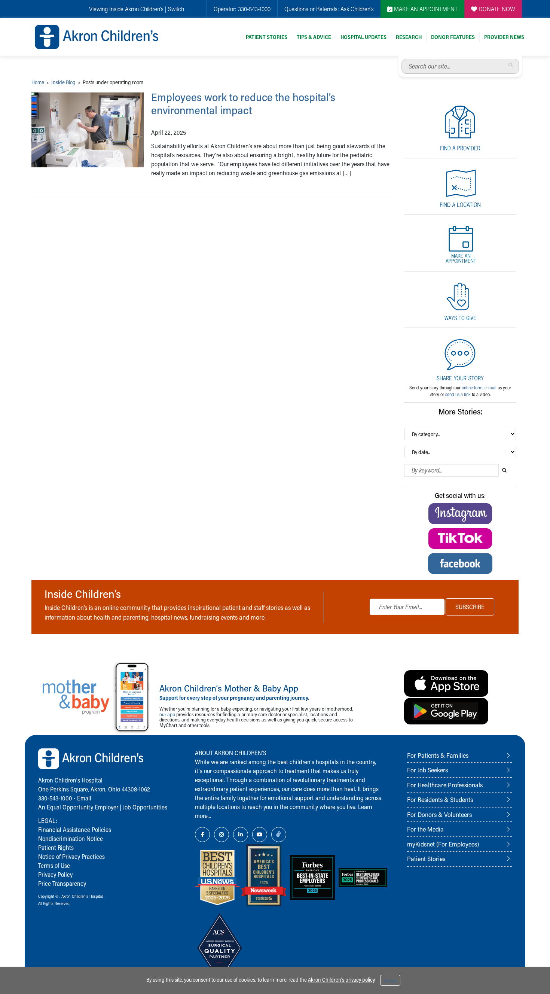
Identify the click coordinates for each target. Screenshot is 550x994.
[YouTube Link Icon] (259, 834)
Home (37, 82)
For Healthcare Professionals (445, 785)
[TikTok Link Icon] (278, 834)
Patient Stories (266, 36)
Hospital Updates (363, 36)
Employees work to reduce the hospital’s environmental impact (243, 103)
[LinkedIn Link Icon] (240, 834)
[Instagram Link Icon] (221, 834)
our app (167, 714)
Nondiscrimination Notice (70, 838)
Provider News (504, 36)
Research (409, 36)
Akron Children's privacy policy (341, 979)
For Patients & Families (437, 755)
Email (84, 798)
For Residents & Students (440, 799)
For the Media (425, 829)
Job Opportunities (145, 807)
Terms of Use (54, 865)
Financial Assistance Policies (74, 829)
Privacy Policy (55, 874)
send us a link (458, 394)
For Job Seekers (427, 770)
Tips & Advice (314, 36)
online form (472, 387)
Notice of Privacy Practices (71, 856)
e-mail (490, 387)
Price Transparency (62, 883)
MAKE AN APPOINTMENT (425, 9)
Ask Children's (357, 9)
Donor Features (453, 36)
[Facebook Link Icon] (202, 834)
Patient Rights (56, 847)
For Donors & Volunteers (439, 814)
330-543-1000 (254, 9)
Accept (390, 981)
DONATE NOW (496, 9)
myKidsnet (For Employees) (443, 844)
